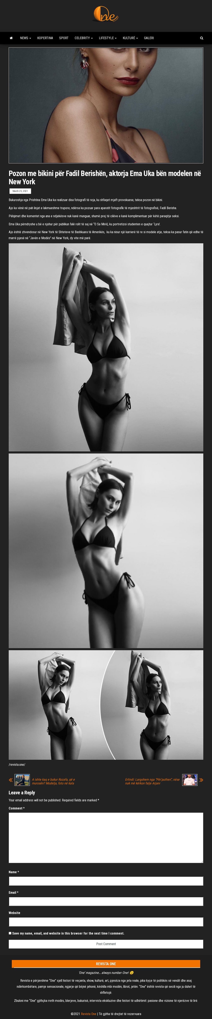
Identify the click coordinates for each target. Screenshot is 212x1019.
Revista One (88, 1014)
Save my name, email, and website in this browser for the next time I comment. (68, 933)
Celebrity (83, 38)
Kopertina (45, 38)
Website (14, 913)
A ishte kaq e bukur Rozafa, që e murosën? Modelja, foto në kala (53, 781)
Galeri (149, 38)
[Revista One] (11, 38)
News (24, 38)
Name (14, 872)
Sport (64, 38)
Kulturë (129, 38)
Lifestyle (106, 38)
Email (13, 893)
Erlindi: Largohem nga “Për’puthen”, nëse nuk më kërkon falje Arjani (152, 781)
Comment (17, 808)
